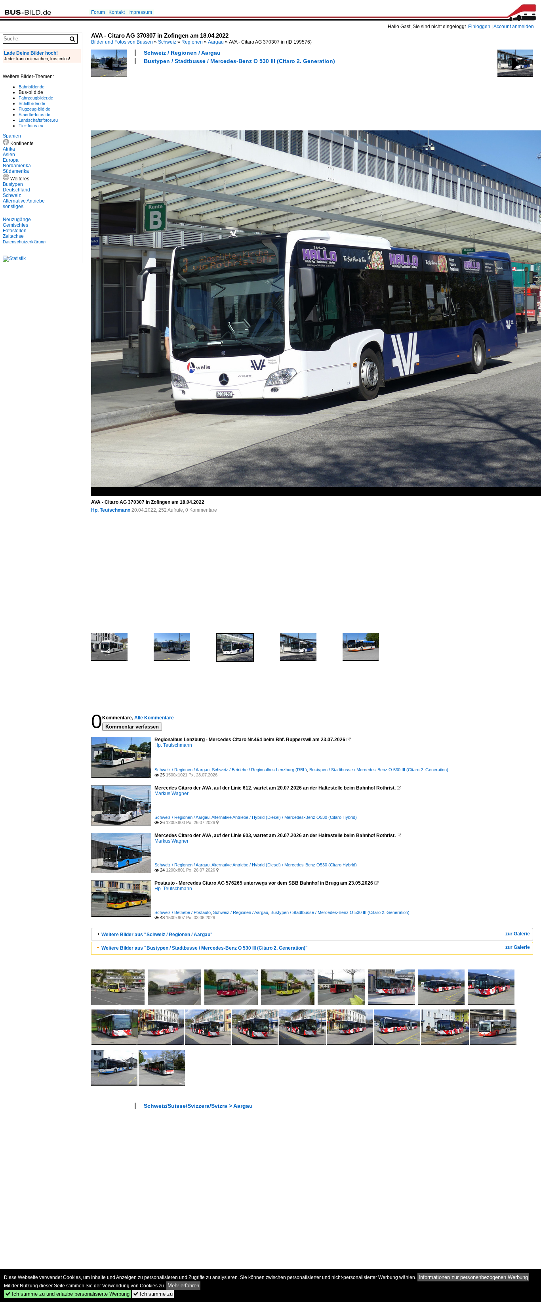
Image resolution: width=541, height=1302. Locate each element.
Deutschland (16, 190)
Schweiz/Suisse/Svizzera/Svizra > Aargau (198, 1106)
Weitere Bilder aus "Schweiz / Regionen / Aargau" (157, 934)
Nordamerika (17, 165)
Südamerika (16, 171)
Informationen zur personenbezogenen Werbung (473, 1277)
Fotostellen (15, 230)
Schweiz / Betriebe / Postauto (182, 912)
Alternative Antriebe (24, 201)
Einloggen (479, 26)
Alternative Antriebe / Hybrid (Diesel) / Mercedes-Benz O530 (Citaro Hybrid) (284, 817)
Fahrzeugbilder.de (36, 98)
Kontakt (117, 12)
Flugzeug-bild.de (34, 109)
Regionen (192, 42)
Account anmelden (513, 26)
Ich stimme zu (153, 1294)
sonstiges (13, 206)
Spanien (12, 136)
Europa (11, 160)
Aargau (216, 42)
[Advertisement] (235, 96)
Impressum (140, 12)
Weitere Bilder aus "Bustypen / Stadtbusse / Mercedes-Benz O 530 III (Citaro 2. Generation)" (204, 948)
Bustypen (13, 184)
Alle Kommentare (154, 718)
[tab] (312, 934)
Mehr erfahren (183, 1286)
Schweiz (167, 42)
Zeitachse (13, 236)
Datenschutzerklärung (24, 241)
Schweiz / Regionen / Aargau (182, 53)
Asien (9, 154)
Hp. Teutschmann (110, 510)
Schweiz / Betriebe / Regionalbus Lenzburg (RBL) (259, 769)
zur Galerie (517, 934)
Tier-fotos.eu (31, 125)
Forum (98, 12)
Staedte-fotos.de (34, 114)
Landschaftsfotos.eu (38, 120)
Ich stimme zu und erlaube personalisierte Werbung (67, 1294)
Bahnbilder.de (31, 86)
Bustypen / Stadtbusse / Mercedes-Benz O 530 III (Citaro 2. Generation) (239, 61)
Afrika (9, 149)
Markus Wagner (171, 793)
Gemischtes (15, 225)
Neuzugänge (17, 219)
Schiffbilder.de (32, 103)
